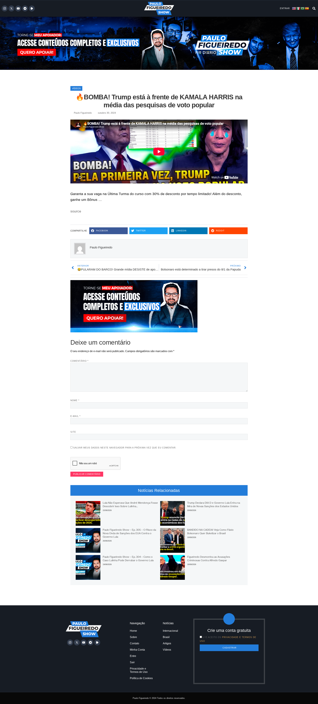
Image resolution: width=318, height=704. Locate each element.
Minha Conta (137, 649)
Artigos (167, 643)
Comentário (79, 361)
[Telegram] (25, 8)
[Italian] (298, 8)
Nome (74, 400)
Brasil (166, 637)
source (75, 211)
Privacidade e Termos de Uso (139, 670)
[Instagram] (5, 8)
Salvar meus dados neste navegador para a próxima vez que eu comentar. (124, 447)
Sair (132, 662)
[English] (294, 8)
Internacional (170, 630)
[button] (314, 8)
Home (133, 630)
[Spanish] (307, 8)
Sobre (133, 637)
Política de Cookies (141, 678)
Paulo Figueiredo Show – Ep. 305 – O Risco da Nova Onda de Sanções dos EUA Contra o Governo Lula (129, 533)
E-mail (75, 416)
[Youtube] (18, 8)
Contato (134, 643)
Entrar (285, 8)
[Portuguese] (303, 8)
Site (73, 432)
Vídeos (76, 88)
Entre (133, 656)
